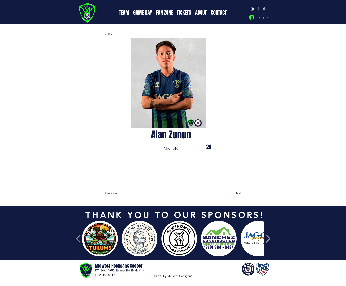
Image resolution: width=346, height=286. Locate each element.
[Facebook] (258, 9)
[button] (124, 12)
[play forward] (267, 238)
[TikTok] (264, 9)
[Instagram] (252, 9)
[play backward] (78, 238)
